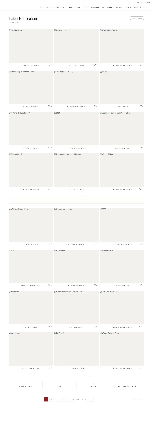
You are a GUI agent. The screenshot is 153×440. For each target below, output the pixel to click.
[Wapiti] (122, 87)
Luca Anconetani (76, 65)
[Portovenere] (76, 46)
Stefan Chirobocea (76, 148)
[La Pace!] (76, 349)
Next (137, 399)
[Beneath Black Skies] (122, 307)
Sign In (147, 2)
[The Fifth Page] (31, 46)
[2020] (76, 128)
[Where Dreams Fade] (122, 349)
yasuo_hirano (30, 107)
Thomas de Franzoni (122, 65)
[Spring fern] (31, 349)
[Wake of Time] (122, 170)
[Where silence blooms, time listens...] (76, 307)
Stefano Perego (31, 148)
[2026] (122, 225)
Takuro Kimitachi (31, 65)
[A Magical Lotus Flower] (31, 225)
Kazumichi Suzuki (76, 107)
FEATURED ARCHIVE (127, 386)
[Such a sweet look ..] (76, 225)
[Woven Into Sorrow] (122, 46)
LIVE (59, 386)
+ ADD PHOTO (137, 18)
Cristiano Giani (31, 368)
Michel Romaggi (122, 107)
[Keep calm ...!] (31, 170)
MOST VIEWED (25, 386)
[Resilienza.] (31, 307)
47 (73, 399)
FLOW (93, 386)
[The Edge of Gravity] (76, 87)
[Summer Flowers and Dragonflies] (122, 128)
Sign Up (140, 2)
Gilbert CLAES (76, 327)
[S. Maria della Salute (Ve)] (31, 128)
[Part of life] (76, 266)
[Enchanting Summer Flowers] (31, 87)
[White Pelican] (122, 266)
